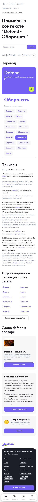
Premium (6, 482)
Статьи (6, 466)
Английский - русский (16, 4)
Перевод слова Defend (9, 8)
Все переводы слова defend (15, 318)
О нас (6, 459)
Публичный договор (24, 478)
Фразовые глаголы (26, 466)
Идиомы (7, 470)
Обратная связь (26, 473)
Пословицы (24, 470)
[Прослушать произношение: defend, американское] (34, 55)
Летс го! (19, 431)
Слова (6, 463)
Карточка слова (19, 365)
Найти (32, 47)
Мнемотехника (25, 459)
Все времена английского (8, 478)
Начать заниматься (19, 409)
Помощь (6, 473)
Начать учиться (19, 488)
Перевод (23, 463)
